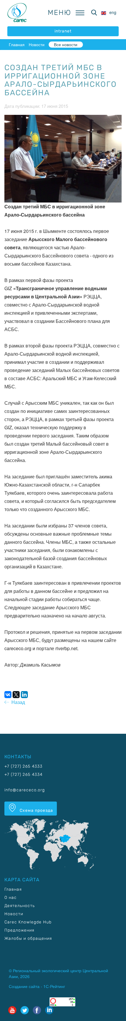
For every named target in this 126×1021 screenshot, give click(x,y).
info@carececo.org (24, 790)
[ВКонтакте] (7, 694)
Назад (17, 702)
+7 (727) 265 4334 (23, 774)
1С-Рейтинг (54, 986)
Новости (37, 44)
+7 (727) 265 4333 (23, 766)
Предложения (19, 930)
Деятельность (19, 905)
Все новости (65, 44)
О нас (10, 897)
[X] (16, 694)
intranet (63, 31)
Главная (17, 44)
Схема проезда (35, 810)
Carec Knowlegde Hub (28, 922)
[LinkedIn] (24, 694)
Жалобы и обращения (28, 938)
